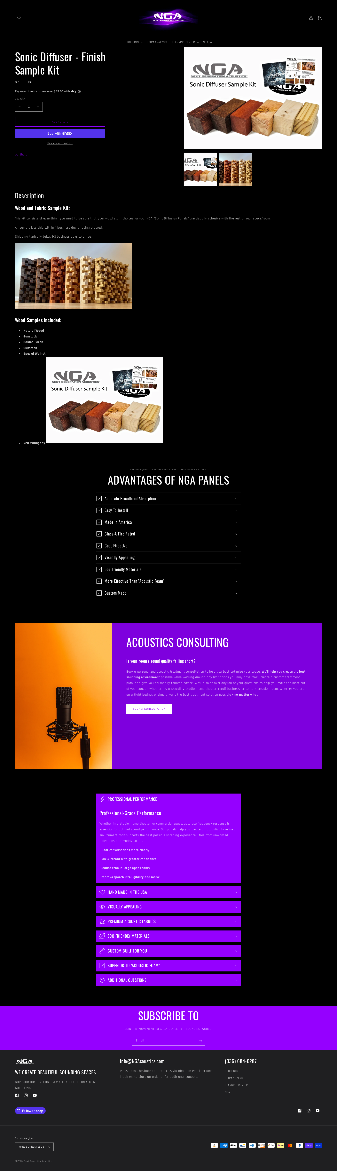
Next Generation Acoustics (38, 1161)
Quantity (20, 98)
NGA (227, 1092)
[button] (19, 17)
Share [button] (23, 154)
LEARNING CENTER (236, 1085)
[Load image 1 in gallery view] (200, 169)
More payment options (60, 143)
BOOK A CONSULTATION (149, 709)
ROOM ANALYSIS (235, 1078)
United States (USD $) (32, 1147)
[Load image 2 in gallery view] (235, 169)
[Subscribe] (200, 1041)
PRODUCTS (231, 1071)
